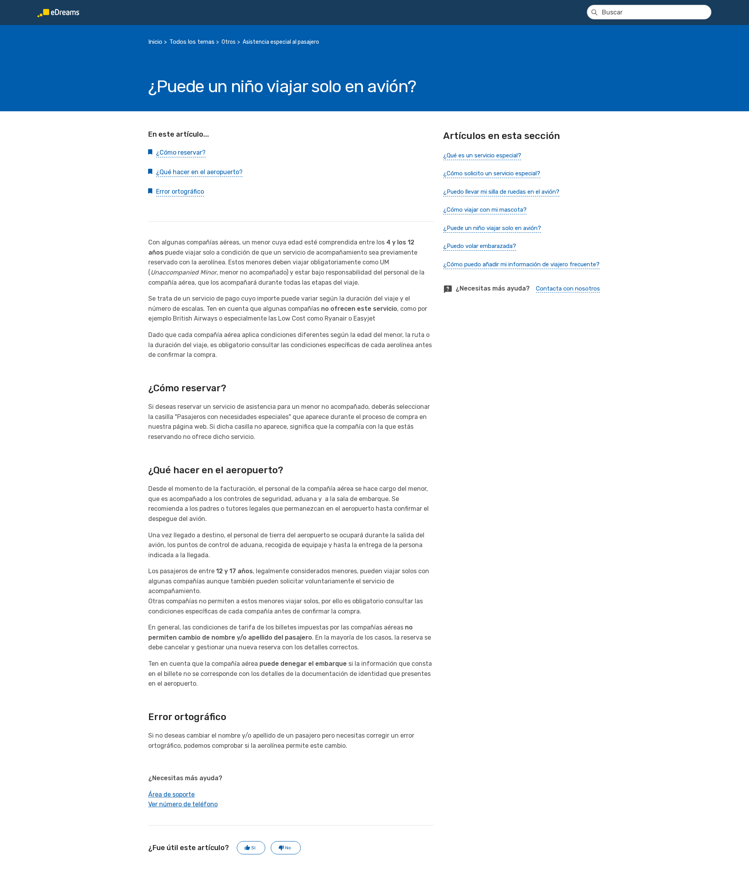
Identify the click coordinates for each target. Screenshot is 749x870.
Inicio (155, 41)
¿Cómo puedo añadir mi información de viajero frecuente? (521, 264)
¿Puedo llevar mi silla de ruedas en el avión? (501, 191)
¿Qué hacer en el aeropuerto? (199, 172)
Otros (229, 42)
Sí (253, 847)
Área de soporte (171, 794)
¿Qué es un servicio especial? (482, 155)
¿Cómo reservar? (181, 152)
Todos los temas (192, 41)
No (288, 847)
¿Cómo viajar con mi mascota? (485, 209)
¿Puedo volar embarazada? (479, 246)
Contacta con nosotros (568, 288)
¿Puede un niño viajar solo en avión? (492, 228)
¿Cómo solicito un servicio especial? (491, 173)
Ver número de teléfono (183, 804)
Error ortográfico (180, 191)
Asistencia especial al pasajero (281, 42)
